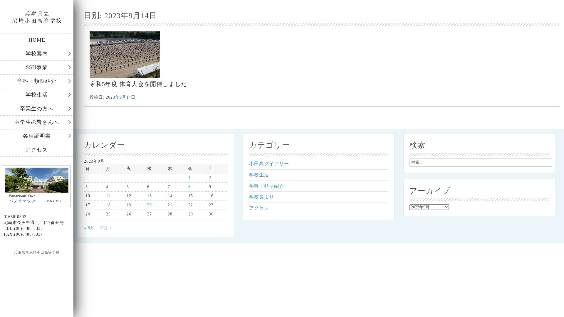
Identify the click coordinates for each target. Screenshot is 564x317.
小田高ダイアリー (269, 163)
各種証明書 (37, 136)
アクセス (37, 150)
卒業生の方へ (36, 109)
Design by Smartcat (37, 263)
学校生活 (37, 95)
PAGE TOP (547, 302)
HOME (36, 40)
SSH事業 (37, 67)
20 (149, 205)
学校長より (261, 196)
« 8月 (89, 228)
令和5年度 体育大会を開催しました (138, 84)
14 (170, 196)
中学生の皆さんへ (36, 122)
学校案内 (37, 54)
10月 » (105, 228)
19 (129, 205)
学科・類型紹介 (36, 81)
